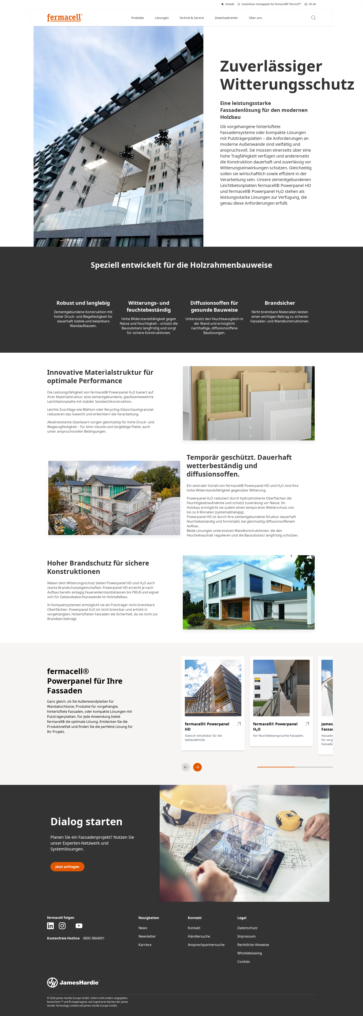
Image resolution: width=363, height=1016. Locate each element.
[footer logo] (181, 983)
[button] (138, 17)
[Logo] (65, 17)
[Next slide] (197, 767)
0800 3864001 (94, 938)
